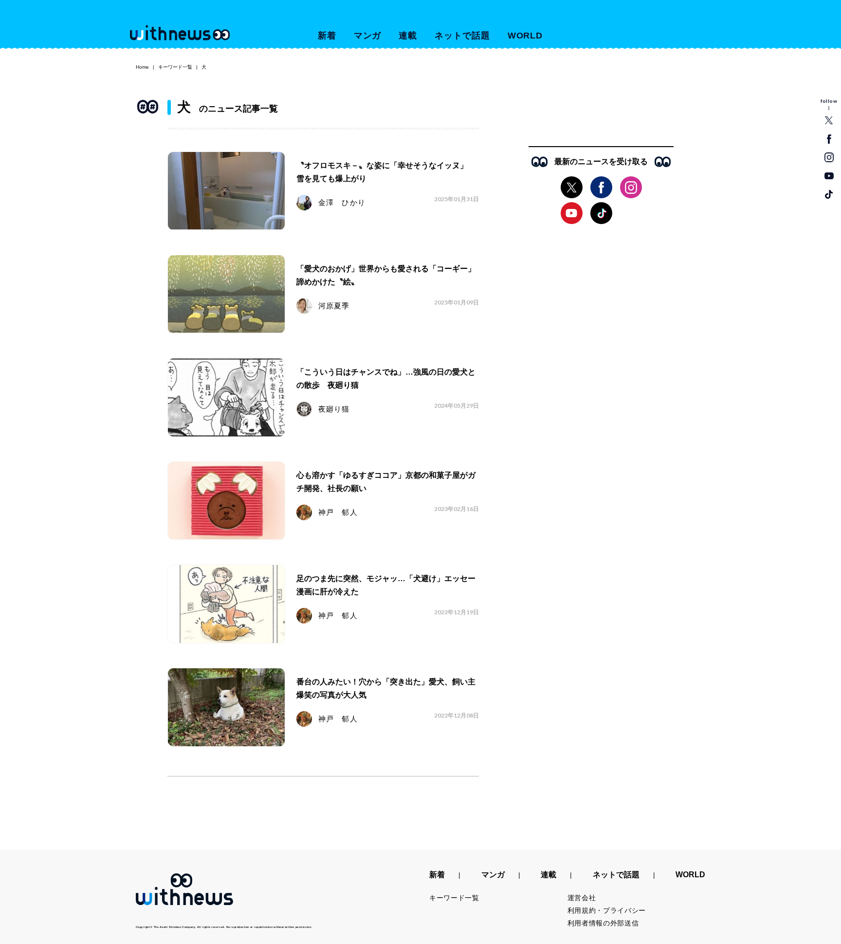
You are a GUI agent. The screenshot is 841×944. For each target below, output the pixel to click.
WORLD (525, 35)
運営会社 (581, 898)
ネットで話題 (462, 35)
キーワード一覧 (175, 67)
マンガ (368, 35)
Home (142, 67)
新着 (327, 35)
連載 (408, 35)
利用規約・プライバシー (606, 910)
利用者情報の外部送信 (603, 923)
